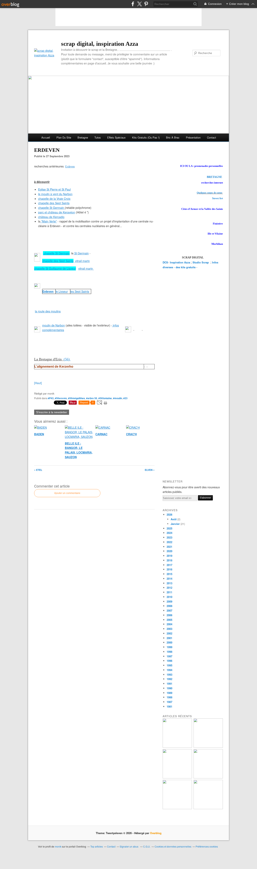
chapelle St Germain (51, 208)
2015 (169, 574)
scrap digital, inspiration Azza (99, 43)
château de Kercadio (51, 217)
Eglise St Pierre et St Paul (54, 189)
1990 (169, 688)
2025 (169, 528)
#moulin (117, 398)
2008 (169, 606)
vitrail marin (82, 261)
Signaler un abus (129, 846)
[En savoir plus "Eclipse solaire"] (208, 808)
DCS (165, 262)
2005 (169, 620)
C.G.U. (146, 846)
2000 (169, 642)
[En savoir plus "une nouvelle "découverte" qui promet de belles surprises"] (177, 808)
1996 (169, 661)
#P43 (51, 398)
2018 (169, 560)
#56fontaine (105, 398)
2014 (169, 578)
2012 (169, 588)
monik (58, 846)
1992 (169, 679)
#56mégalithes (76, 398)
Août (173, 519)
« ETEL (38, 470)
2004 (169, 624)
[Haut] (38, 383)
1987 (169, 702)
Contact (211, 137)
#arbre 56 (91, 398)
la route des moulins (48, 311)
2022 (169, 542)
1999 (169, 647)
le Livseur (62, 291)
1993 (169, 674)
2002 (169, 633)
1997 (169, 656)
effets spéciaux (116, 137)
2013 (169, 583)
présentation (193, 137)
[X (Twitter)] (139, 4)
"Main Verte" (49, 221)
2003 (169, 629)
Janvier (175, 524)
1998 (169, 652)
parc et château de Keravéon (56, 212)
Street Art (217, 198)
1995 (169, 665)
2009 (169, 601)
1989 (169, 693)
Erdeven (70, 166)
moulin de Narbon (53, 325)
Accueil (45, 137)
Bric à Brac (172, 137)
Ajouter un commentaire (67, 493)
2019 (169, 556)
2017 (169, 565)
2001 (169, 638)
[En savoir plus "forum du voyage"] (208, 777)
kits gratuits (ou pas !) (146, 137)
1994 (169, 670)
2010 (169, 597)
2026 (169, 514)
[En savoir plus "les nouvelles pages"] (177, 777)
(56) (67, 359)
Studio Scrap (201, 262)
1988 (169, 697)
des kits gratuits (186, 267)
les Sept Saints (79, 291)
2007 (169, 610)
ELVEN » (150, 470)
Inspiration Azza (180, 262)
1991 (169, 683)
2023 (169, 537)
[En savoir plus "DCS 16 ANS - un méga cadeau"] (208, 747)
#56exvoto (61, 398)
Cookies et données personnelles (173, 846)
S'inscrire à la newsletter (51, 412)
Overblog (155, 833)
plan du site (63, 137)
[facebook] (132, 4)
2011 (169, 592)
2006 (169, 615)
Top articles (96, 846)
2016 (169, 569)
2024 (169, 533)
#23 (125, 398)
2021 (169, 547)
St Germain (81, 253)
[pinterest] (146, 4)
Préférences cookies (207, 846)
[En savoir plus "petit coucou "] (177, 747)
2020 (169, 551)
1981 (169, 706)
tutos (97, 137)
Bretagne (83, 137)
